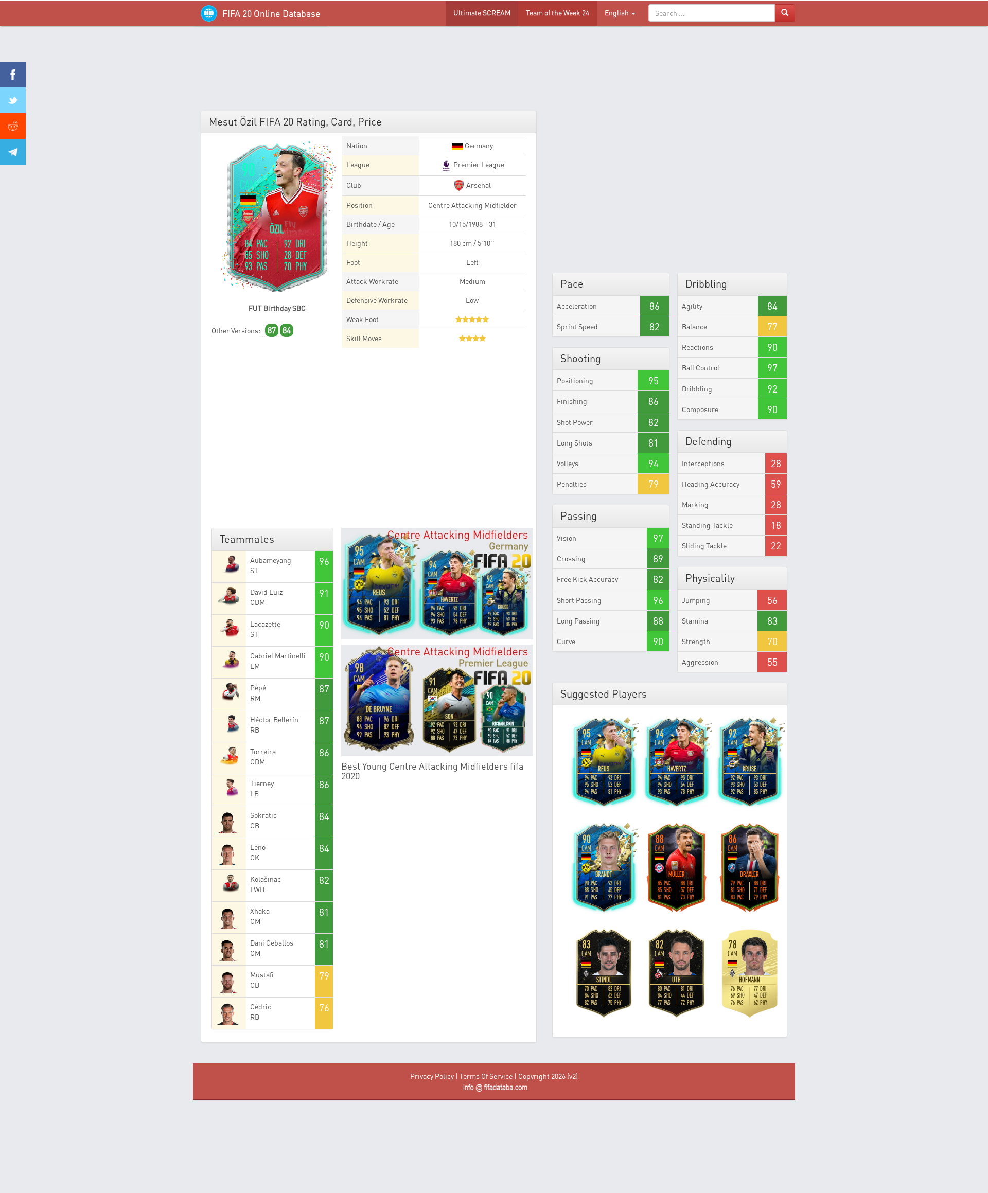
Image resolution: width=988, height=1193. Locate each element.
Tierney (262, 783)
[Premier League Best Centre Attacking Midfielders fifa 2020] (437, 700)
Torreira (263, 751)
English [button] (617, 12)
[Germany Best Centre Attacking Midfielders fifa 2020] (437, 583)
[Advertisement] (494, 72)
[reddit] (13, 126)
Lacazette (265, 623)
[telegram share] (13, 152)
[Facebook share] (13, 74)
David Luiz (266, 591)
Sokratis (263, 815)
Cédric (260, 1006)
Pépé (258, 687)
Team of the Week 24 (557, 12)
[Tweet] (13, 100)
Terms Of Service (486, 1076)
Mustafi (262, 974)
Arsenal (478, 185)
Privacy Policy (432, 1076)
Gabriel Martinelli (278, 655)
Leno (258, 847)
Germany (478, 145)
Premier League (478, 164)
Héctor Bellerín (274, 719)
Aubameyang (270, 560)
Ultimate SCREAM (481, 12)
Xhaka (260, 910)
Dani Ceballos (271, 942)
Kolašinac (265, 879)
